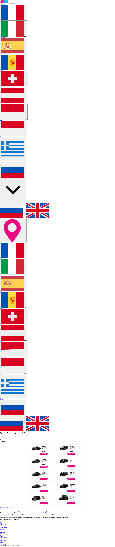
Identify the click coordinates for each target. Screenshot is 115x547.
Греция (1, 398)
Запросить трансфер (43, 453)
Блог (1, 161)
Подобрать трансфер (3, 441)
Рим (5, 37)
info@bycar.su (2, 543)
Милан (1, 37)
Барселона (2, 291)
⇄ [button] (0, 438)
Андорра (1, 70)
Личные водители (6, 545)
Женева (1, 324)
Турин (4, 37)
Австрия (1, 103)
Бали (1, 120)
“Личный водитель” (43, 512)
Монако (1, 136)
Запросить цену (71, 465)
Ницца (1, 258)
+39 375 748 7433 (3, 544)
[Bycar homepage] (4, 3)
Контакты (3, 161)
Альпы (4, 258)
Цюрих (4, 324)
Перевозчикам (16, 545)
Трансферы (7, 507)
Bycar (1, 507)
